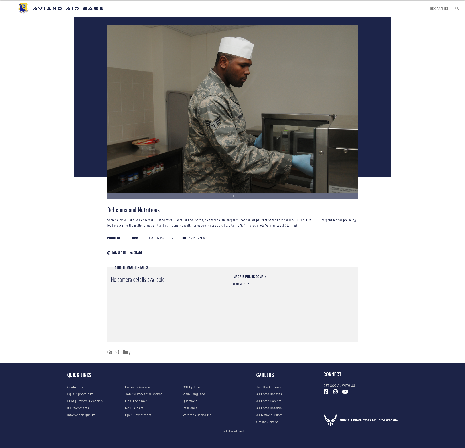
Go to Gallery (119, 352)
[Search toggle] (457, 8)
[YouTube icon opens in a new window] (345, 392)
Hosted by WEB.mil (233, 430)
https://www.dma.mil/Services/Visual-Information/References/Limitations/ (275, 306)
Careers (265, 374)
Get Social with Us (339, 385)
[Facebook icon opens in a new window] (326, 392)
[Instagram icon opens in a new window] (335, 392)
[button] (6, 8)
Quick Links (79, 374)
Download (118, 252)
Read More (240, 284)
